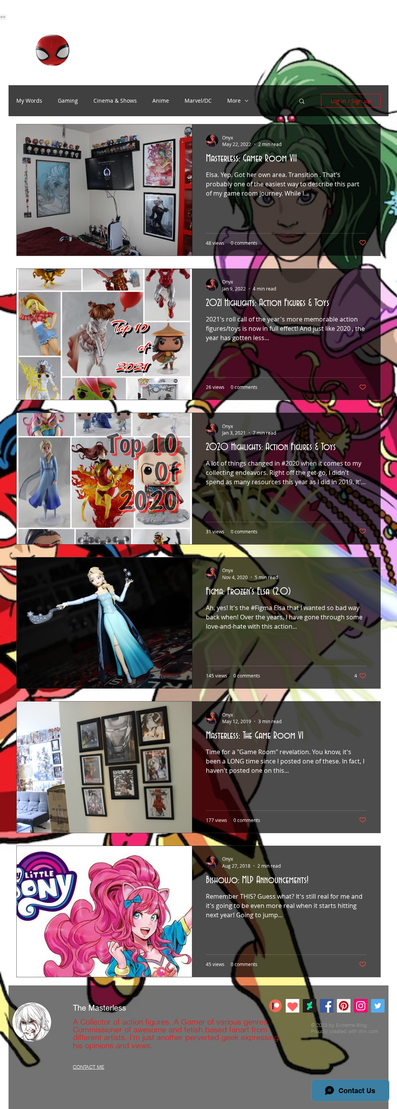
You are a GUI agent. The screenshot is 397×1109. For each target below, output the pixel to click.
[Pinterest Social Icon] (343, 1006)
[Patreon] (275, 1006)
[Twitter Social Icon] (378, 1006)
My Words (29, 100)
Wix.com (368, 1031)
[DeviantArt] (309, 1006)
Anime (160, 100)
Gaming (68, 100)
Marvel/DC (198, 100)
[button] (302, 102)
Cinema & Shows (115, 100)
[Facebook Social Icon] (326, 1006)
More (234, 100)
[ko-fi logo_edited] (292, 1006)
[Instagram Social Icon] (361, 1006)
